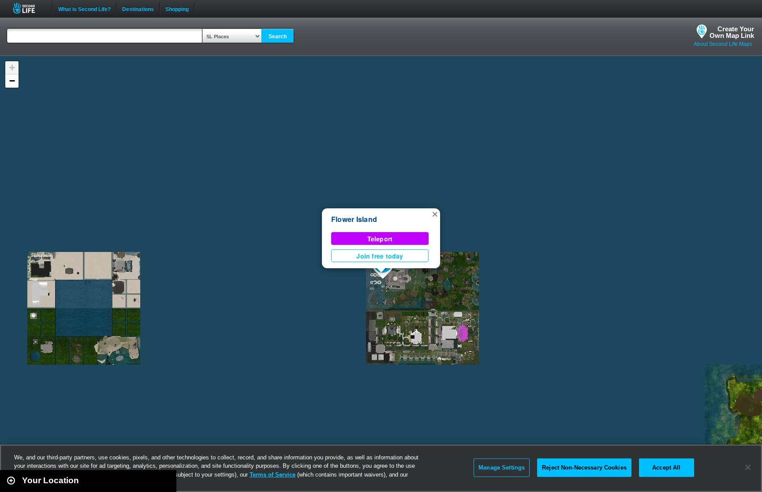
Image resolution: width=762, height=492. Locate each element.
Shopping (177, 8)
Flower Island (354, 219)
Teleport (380, 238)
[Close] (748, 467)
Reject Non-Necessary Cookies (584, 467)
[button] (435, 213)
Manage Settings (501, 467)
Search (278, 36)
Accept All (666, 467)
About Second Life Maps (723, 44)
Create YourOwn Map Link (732, 32)
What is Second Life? (84, 8)
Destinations (138, 8)
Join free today (379, 256)
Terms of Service (272, 474)
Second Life (28, 8)
